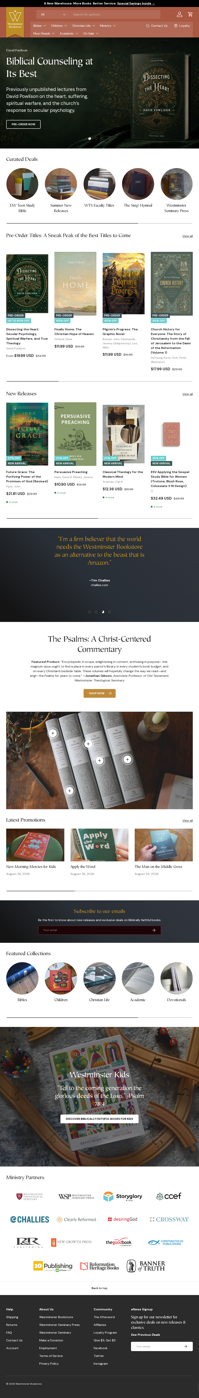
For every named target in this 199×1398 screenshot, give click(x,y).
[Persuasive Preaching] (75, 434)
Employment (48, 1348)
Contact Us (14, 1340)
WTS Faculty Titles (99, 206)
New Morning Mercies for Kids (31, 867)
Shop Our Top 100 (78, 124)
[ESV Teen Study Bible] (22, 184)
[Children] (61, 978)
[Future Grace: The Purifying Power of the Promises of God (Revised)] (27, 434)
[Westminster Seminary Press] (177, 184)
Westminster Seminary (55, 1333)
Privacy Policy (49, 1364)
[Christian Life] (99, 978)
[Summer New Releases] (61, 184)
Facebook (101, 1348)
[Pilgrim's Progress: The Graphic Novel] (124, 283)
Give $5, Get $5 (105, 1340)
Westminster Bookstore (56, 1317)
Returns (11, 1325)
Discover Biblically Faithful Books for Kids (99, 1119)
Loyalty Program (105, 1333)
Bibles (22, 1000)
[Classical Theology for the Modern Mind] (124, 434)
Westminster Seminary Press (176, 208)
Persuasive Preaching (71, 472)
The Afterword (104, 1317)
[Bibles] (22, 978)
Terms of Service (51, 1356)
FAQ (9, 1333)
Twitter (99, 1356)
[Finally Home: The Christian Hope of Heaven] (75, 283)
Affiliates (100, 1325)
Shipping (12, 1317)
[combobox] (98, 14)
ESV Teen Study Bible (22, 208)
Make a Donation (51, 1340)
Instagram (101, 1364)
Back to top (99, 1288)
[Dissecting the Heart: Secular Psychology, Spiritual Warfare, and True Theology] (27, 283)
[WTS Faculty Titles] (99, 184)
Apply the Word (83, 867)
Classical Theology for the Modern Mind (123, 474)
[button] (190, 14)
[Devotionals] (177, 978)
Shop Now (96, 693)
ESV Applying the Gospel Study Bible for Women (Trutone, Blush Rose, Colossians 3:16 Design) (170, 479)
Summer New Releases (61, 208)
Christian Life (99, 1000)
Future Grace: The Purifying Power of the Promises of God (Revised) (27, 476)
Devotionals (176, 1000)
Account (12, 1348)
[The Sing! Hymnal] (138, 184)
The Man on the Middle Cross (158, 867)
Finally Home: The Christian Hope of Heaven (74, 331)
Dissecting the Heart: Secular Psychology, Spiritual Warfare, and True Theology (27, 336)
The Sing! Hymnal (138, 206)
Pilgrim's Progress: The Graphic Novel (120, 331)
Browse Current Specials (31, 124)
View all (187, 236)
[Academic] (138, 978)
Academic (138, 1000)
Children (60, 1000)
